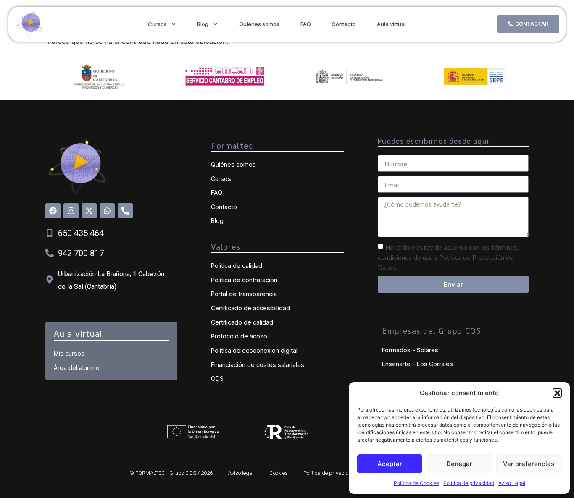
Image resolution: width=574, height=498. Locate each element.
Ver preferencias (528, 464)
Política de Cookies (416, 483)
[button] (557, 393)
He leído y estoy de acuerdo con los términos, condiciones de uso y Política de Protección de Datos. (448, 257)
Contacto (344, 24)
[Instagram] (71, 210)
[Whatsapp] (107, 210)
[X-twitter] (89, 210)
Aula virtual (391, 24)
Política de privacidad (468, 483)
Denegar (459, 464)
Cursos (157, 24)
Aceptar (389, 464)
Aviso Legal (511, 483)
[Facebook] (53, 210)
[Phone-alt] (125, 210)
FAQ (305, 24)
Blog (202, 24)
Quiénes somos (259, 24)
